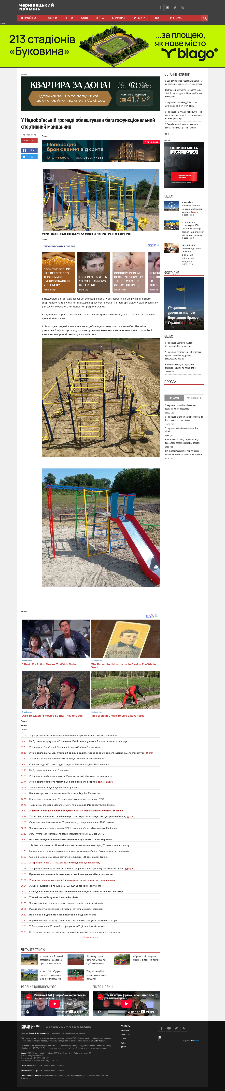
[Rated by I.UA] (165, 1040)
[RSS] (182, 7)
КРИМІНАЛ (125, 1030)
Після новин (103, 986)
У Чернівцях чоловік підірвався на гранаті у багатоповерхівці (180, 407)
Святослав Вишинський (31, 1075)
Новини (51, 18)
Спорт (158, 18)
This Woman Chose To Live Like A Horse (117, 715)
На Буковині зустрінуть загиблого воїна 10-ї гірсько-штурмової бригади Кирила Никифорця (183, 93)
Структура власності (29, 1066)
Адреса (24, 1053)
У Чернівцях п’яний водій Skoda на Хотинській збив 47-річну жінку (181, 104)
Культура (139, 18)
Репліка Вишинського (38, 986)
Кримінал (118, 18)
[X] (175, 7)
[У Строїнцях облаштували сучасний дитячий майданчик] (122, 959)
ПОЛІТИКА (125, 1026)
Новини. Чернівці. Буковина (33, 1033)
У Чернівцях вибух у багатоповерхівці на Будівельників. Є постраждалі (184, 418)
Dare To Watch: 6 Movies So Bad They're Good (52, 715)
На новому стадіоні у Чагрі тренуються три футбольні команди (96, 959)
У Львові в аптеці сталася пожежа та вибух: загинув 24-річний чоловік (181, 126)
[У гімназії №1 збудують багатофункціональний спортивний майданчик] (29, 975)
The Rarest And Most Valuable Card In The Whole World (123, 666)
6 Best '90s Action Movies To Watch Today (49, 664)
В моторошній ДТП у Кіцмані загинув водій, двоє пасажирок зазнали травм (182, 441)
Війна (100, 18)
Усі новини (90, 937)
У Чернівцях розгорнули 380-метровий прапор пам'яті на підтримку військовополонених (183, 355)
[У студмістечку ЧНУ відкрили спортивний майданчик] (76, 975)
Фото (84, 18)
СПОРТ (124, 1039)
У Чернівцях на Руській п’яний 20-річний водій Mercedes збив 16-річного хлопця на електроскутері (183, 115)
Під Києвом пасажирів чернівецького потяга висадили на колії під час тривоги (183, 452)
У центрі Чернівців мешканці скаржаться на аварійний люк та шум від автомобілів (183, 82)
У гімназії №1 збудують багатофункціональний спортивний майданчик (50, 975)
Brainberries (27, 661)
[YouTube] (167, 7)
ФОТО (123, 1047)
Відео (69, 18)
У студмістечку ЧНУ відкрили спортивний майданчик (96, 975)
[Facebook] (160, 7)
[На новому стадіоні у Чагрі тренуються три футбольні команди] (76, 959)
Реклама (176, 18)
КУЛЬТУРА (125, 1035)
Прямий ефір (29, 18)
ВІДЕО (123, 1043)
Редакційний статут (29, 1071)
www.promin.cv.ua (98, 1041)
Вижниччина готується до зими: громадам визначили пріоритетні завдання (180, 368)
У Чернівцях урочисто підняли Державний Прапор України (179, 344)
